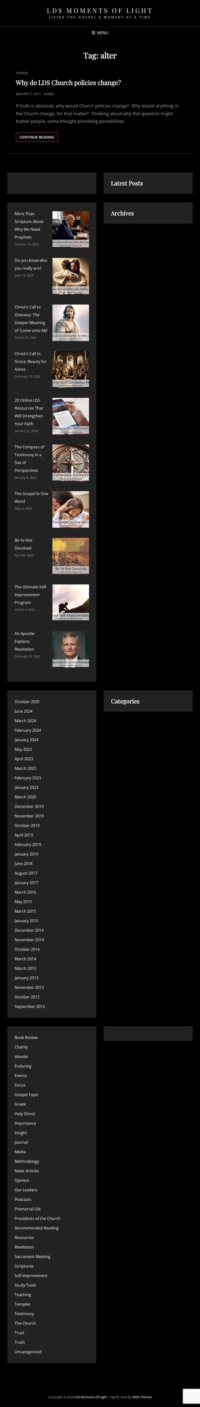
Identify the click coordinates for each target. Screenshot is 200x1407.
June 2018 (23, 863)
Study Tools (25, 1285)
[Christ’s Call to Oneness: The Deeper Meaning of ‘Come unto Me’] (70, 323)
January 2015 (26, 920)
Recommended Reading (37, 1228)
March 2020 (25, 797)
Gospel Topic (27, 1094)
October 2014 (27, 949)
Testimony (24, 1313)
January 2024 (26, 739)
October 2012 (27, 997)
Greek (20, 1104)
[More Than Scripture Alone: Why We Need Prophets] (70, 229)
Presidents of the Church (37, 1218)
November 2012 (29, 987)
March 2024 (25, 720)
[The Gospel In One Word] (70, 509)
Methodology (27, 1161)
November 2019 (29, 816)
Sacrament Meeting (32, 1256)
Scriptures (24, 1266)
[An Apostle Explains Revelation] (70, 649)
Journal (21, 1142)
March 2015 (25, 911)
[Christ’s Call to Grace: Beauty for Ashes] (70, 369)
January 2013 (26, 978)
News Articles (27, 1171)
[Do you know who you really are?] (70, 276)
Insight (21, 1132)
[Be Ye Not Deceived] (70, 556)
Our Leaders (26, 1190)
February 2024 (28, 730)
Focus (20, 1085)
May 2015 (23, 901)
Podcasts (23, 1199)
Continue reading (39, 138)
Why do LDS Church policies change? (68, 82)
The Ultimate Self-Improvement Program (31, 594)
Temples (22, 1304)
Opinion (22, 73)
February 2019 (28, 844)
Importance (25, 1123)
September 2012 (30, 1006)
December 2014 (29, 930)
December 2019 (29, 806)
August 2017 (26, 873)
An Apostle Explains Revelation (24, 641)
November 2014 (29, 939)
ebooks (21, 1056)
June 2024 (23, 711)
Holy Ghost (25, 1113)
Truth (20, 1342)
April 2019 (24, 835)
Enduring (23, 1066)
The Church (25, 1323)
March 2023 (25, 768)
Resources (24, 1237)
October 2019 (27, 825)
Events (21, 1075)
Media (20, 1151)
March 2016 (25, 892)
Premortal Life (28, 1209)
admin (49, 94)
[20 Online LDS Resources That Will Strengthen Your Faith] (70, 416)
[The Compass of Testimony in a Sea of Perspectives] (70, 462)
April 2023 (24, 759)
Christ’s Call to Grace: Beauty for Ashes (31, 361)
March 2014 (25, 959)
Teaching (23, 1294)
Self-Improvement (31, 1275)
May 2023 (23, 749)
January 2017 (26, 882)
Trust (19, 1332)
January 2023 (26, 787)
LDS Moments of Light (100, 10)
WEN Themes (142, 1397)
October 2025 (27, 701)
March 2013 (25, 968)
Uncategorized (28, 1351)
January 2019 (26, 854)
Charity (21, 1047)
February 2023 (28, 778)
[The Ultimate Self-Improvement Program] (70, 602)
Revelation (24, 1247)
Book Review (26, 1037)
